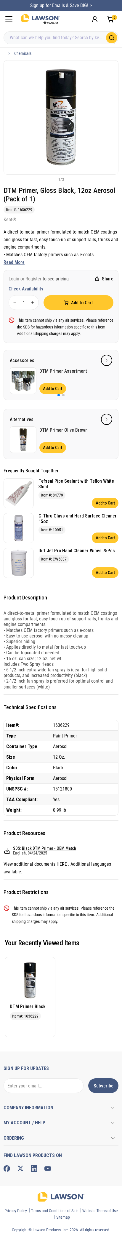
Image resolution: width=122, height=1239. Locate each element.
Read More (14, 262)
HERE (62, 864)
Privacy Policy (15, 1210)
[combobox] (61, 37)
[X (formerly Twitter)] (20, 1168)
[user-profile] (94, 19)
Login (14, 279)
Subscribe (103, 1086)
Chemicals (22, 53)
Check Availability (26, 289)
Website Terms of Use (100, 1210)
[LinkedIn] (34, 1168)
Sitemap (63, 1217)
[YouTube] (47, 1168)
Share (107, 279)
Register (33, 279)
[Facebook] (7, 1168)
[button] (51, 179)
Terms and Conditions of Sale (54, 1210)
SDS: (44, 850)
